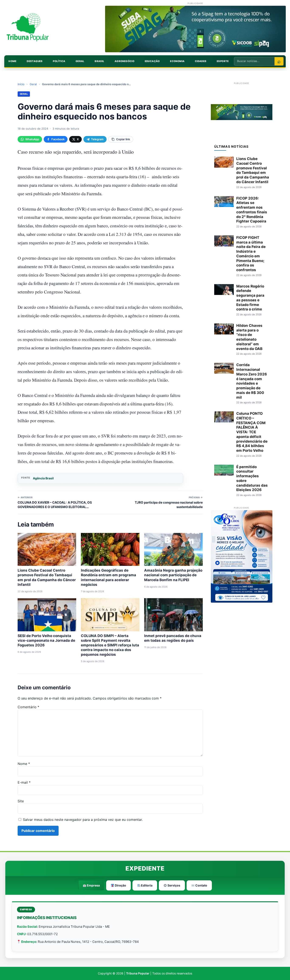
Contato (201, 885)
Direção (120, 885)
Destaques (35, 61)
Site (21, 801)
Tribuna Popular (137, 973)
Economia (177, 61)
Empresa (93, 885)
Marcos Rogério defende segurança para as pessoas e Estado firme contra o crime (250, 298)
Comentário (28, 707)
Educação (152, 61)
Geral (80, 61)
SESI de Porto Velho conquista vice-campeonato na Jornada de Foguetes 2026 (46, 640)
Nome (24, 764)
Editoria (146, 885)
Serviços (173, 885)
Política (59, 61)
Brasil (99, 61)
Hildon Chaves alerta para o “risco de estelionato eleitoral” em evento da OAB (249, 337)
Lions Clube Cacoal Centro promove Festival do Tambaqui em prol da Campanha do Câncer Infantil (252, 170)
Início (21, 84)
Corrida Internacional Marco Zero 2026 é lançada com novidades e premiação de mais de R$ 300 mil (251, 381)
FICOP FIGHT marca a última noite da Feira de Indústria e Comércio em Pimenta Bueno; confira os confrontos (251, 253)
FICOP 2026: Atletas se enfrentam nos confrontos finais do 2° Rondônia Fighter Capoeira (251, 210)
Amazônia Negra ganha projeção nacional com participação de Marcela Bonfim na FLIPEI (173, 575)
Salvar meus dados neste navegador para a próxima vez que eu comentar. (83, 819)
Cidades (201, 61)
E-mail (24, 782)
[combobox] (254, 61)
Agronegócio (124, 61)
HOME (12, 61)
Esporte (223, 61)
